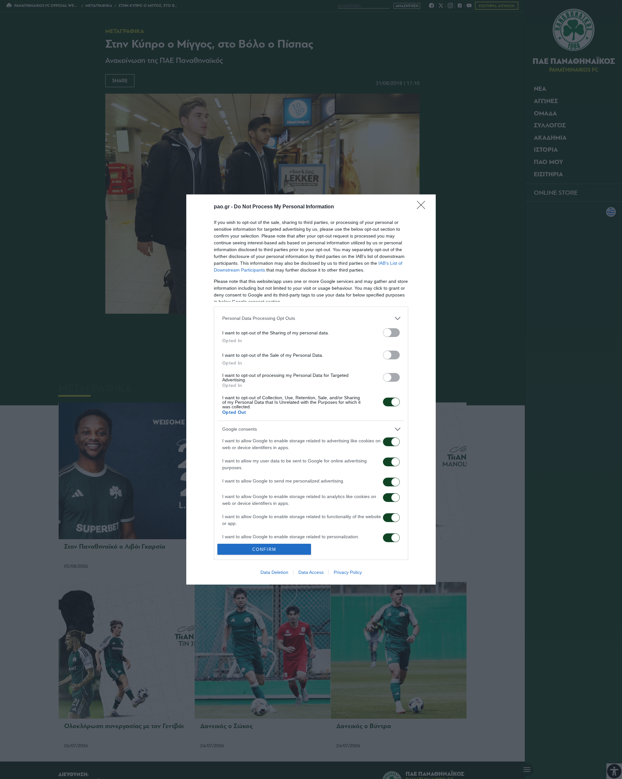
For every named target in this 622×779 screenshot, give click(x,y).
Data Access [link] (311, 572)
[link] (423, 207)
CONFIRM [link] (264, 549)
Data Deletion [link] (274, 572)
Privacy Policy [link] (348, 572)
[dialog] (311, 389)
